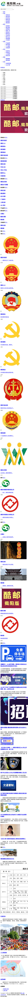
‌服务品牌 (8, 44)
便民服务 (8, 22)
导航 (4, 13)
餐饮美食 (8, 27)
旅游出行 (8, 32)
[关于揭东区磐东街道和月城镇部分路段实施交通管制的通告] (8, 790)
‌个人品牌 (8, 46)
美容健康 (8, 38)
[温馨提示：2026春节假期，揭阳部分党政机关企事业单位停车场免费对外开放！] (14, 661)
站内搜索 (15, 98)
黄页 (4, 24)
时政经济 (8, 52)
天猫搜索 (15, 93)
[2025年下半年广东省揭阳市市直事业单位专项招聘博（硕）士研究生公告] (14, 684)
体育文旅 (8, 55)
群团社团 (8, 19)
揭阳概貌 (8, 58)
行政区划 (3, 916)
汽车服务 (8, 39)
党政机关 (8, 14)
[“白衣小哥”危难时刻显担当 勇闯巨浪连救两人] (10, 835)
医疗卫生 (8, 36)
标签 (4, 61)
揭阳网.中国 (6, 989)
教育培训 (8, 33)
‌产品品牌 (8, 43)
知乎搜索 (15, 96)
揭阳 (4, 57)
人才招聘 (8, 54)
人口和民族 (4, 952)
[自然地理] (13, 976)
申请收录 (3, 67)
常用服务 (8, 29)
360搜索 (14, 90)
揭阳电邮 (8, 60)
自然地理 (3, 979)
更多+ (6, 137)
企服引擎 (5, 990)
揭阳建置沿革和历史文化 (7, 858)
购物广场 (8, 30)
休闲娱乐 (8, 25)
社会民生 (8, 50)
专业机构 (8, 35)
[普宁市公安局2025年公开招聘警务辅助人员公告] (11, 769)
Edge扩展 (8, 64)
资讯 (4, 49)
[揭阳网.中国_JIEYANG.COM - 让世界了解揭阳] (12, 6)
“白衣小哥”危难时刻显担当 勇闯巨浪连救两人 (13, 838)
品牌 (4, 41)
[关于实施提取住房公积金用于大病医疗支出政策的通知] (10, 811)
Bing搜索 (15, 88)
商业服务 (8, 21)
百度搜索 (15, 87)
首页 (4, 11)
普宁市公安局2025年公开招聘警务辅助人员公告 (14, 772)
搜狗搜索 (15, 91)
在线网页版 (8, 63)
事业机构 (8, 16)
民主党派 (8, 18)
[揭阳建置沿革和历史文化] (9, 855)
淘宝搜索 (15, 95)
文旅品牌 (8, 47)
